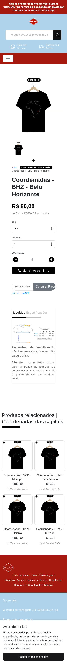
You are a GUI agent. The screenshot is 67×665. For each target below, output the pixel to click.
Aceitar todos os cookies (33, 656)
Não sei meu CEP (21, 293)
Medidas (19, 312)
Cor (14, 222)
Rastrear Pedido (15, 580)
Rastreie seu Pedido (52, 46)
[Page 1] (33, 160)
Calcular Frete (45, 286)
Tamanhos (17, 237)
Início (14, 167)
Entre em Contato (21, 46)
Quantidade (18, 253)
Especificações (33, 312)
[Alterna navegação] (8, 58)
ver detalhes (17, 455)
